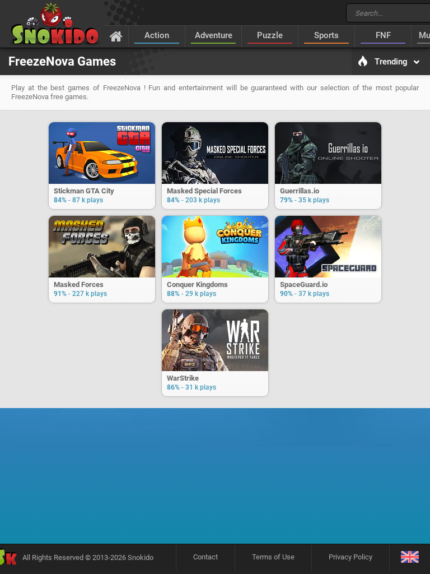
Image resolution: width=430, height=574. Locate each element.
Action (156, 35)
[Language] (409, 557)
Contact (205, 557)
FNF (383, 35)
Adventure (213, 35)
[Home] (116, 36)
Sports (326, 35)
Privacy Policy (350, 557)
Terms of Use (273, 557)
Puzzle (270, 35)
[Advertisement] (215, 448)
